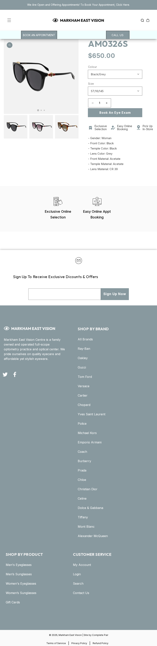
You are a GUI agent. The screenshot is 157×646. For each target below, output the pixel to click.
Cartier (82, 395)
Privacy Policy (79, 643)
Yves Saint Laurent (91, 414)
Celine (82, 498)
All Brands (85, 339)
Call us (118, 35)
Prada (82, 470)
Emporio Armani (89, 442)
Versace (83, 386)
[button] (6, 20)
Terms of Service (56, 643)
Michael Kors (87, 433)
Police (82, 423)
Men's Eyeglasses (19, 565)
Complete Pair (100, 635)
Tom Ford (85, 377)
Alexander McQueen (93, 536)
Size (91, 83)
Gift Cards (13, 602)
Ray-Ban (84, 349)
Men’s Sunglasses (19, 574)
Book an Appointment (39, 35)
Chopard (84, 405)
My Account (82, 565)
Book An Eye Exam (115, 112)
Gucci (82, 367)
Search (78, 583)
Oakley (83, 358)
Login (77, 574)
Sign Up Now (114, 294)
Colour (92, 66)
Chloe (82, 480)
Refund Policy (100, 643)
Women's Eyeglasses (21, 583)
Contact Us (81, 593)
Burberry (84, 461)
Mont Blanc (86, 526)
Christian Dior (87, 489)
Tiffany (83, 517)
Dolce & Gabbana (90, 508)
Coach (82, 452)
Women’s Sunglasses (21, 593)
